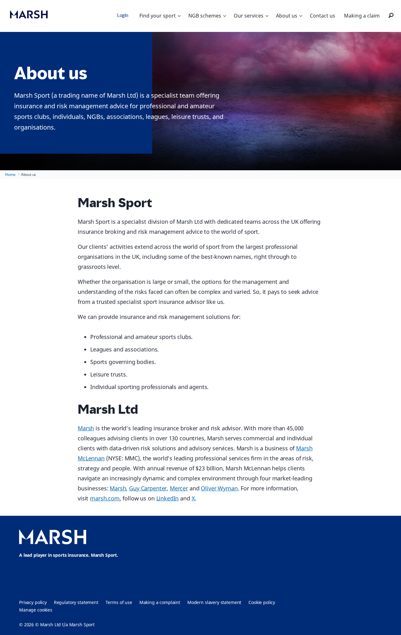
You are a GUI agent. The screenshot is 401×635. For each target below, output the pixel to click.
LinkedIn (167, 498)
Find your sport (157, 15)
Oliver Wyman (219, 488)
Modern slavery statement (214, 602)
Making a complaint (159, 602)
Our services (248, 15)
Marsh (86, 428)
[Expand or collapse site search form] (391, 16)
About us (286, 15)
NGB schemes (204, 15)
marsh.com (105, 498)
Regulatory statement (76, 602)
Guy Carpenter (148, 488)
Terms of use (119, 602)
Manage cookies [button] (35, 610)
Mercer (179, 488)
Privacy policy (33, 602)
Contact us (322, 15)
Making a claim (362, 15)
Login (122, 15)
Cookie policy (261, 602)
